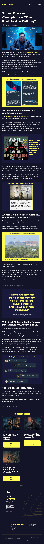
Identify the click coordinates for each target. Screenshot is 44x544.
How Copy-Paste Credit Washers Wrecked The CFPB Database (10, 470)
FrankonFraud (7, 4)
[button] (29, 4)
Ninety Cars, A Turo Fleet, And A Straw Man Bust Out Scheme (10, 436)
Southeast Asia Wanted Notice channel (16, 116)
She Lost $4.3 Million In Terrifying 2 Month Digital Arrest (32, 435)
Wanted (32, 52)
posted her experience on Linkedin (29, 223)
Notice (37, 52)
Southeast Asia (25, 52)
